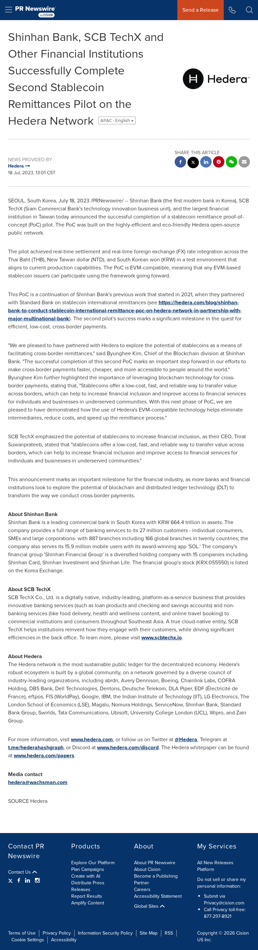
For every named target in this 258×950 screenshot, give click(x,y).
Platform (205, 869)
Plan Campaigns (87, 869)
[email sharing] (244, 162)
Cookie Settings (27, 939)
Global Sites (147, 906)
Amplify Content (87, 902)
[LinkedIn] (27, 880)
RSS (169, 933)
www (77, 739)
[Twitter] (11, 880)
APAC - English (115, 120)
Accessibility (64, 939)
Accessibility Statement (158, 896)
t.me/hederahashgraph (35, 747)
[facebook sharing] (180, 162)
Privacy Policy (57, 933)
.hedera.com (98, 739)
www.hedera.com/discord (128, 747)
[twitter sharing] (193, 163)
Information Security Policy (105, 933)
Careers (142, 889)
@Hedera (186, 739)
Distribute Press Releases (87, 886)
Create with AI (85, 876)
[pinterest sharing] (218, 162)
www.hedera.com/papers (44, 755)
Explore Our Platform (93, 862)
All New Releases (215, 862)
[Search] (249, 10)
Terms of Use (22, 933)
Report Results (86, 896)
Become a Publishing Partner (156, 879)
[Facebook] (19, 880)
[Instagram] (37, 880)
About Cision (147, 869)
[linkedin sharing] (206, 162)
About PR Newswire (154, 862)
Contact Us (20, 872)
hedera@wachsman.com (38, 782)
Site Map (149, 933)
